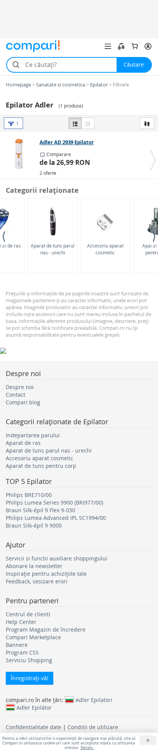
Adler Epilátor (34, 707)
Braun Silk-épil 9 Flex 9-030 (40, 510)
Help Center (21, 621)
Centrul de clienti (28, 614)
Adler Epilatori (94, 699)
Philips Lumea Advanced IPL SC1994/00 (56, 517)
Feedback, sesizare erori (36, 581)
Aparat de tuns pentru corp (41, 465)
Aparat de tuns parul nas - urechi (52, 249)
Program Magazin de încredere (46, 629)
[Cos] (134, 46)
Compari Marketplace (33, 637)
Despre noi (20, 387)
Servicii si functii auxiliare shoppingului (56, 558)
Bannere (17, 644)
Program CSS (22, 652)
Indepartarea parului (33, 435)
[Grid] (87, 123)
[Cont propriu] (148, 46)
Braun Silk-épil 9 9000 (34, 525)
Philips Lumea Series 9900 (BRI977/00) (54, 502)
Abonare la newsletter (34, 566)
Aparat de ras (23, 442)
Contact (15, 394)
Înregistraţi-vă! (29, 678)
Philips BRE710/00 (29, 494)
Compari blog (23, 402)
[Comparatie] (121, 46)
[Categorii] (108, 46)
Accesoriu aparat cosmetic (105, 249)
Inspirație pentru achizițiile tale (46, 573)
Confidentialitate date (33, 727)
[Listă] (75, 123)
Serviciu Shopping (29, 660)
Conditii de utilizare (92, 727)
